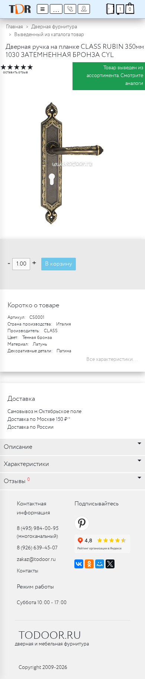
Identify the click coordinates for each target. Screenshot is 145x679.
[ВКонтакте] (78, 563)
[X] (110, 563)
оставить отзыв (15, 72)
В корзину (58, 264)
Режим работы (35, 587)
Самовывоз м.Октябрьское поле (44, 411)
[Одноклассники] (89, 563)
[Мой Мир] (99, 563)
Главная (14, 27)
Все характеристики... (112, 359)
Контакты (27, 571)
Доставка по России (30, 427)
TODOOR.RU (50, 636)
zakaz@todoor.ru (36, 559)
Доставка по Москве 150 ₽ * (38, 419)
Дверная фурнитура (54, 27)
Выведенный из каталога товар (49, 34)
